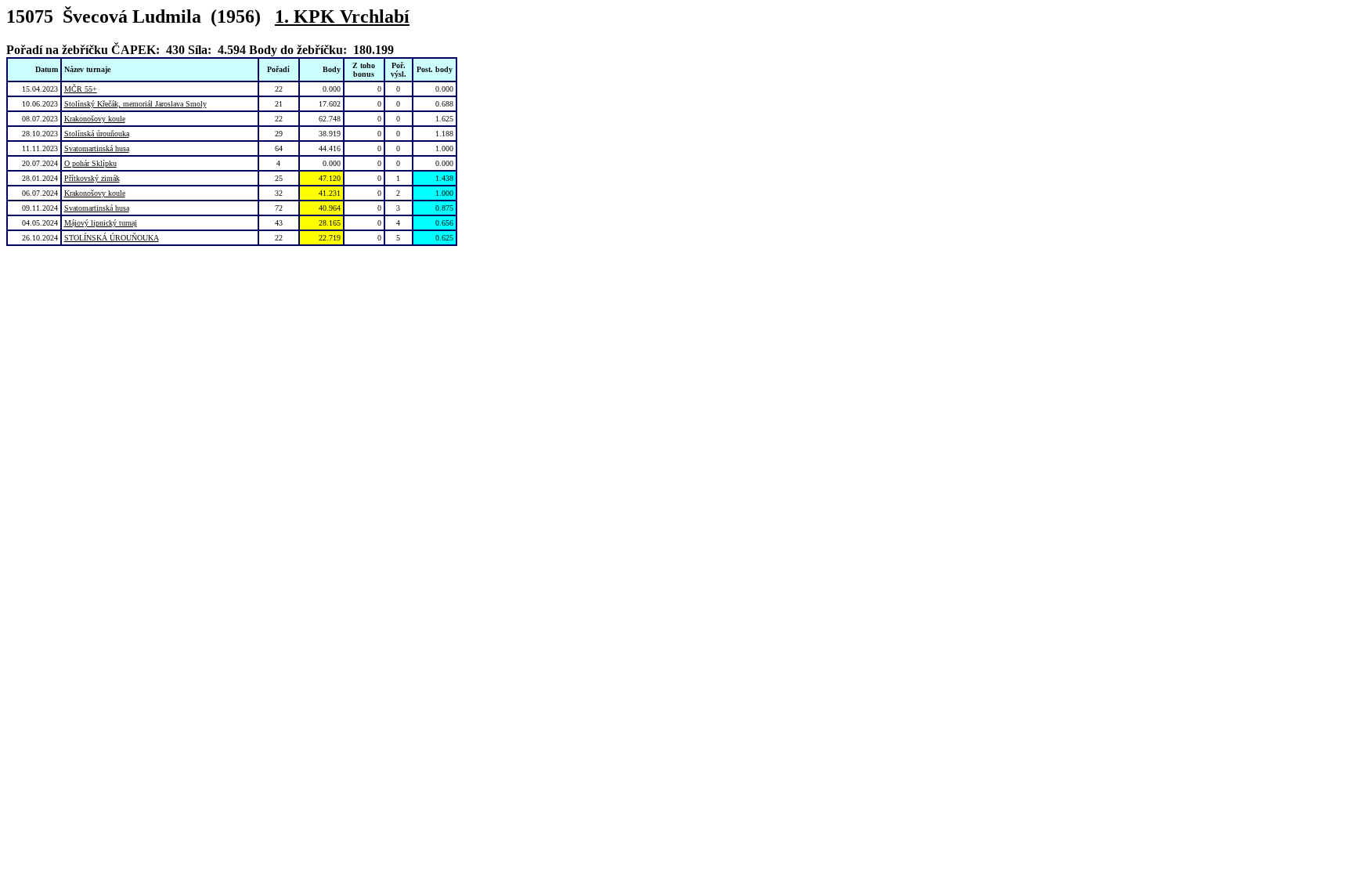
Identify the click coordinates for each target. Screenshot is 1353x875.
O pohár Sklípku (90, 163)
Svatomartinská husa (96, 148)
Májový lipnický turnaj (100, 223)
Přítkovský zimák (92, 178)
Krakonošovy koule (94, 118)
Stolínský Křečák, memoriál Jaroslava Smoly (135, 103)
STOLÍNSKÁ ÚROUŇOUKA (111, 237)
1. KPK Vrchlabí (342, 16)
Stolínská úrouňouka (96, 133)
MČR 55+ (80, 89)
